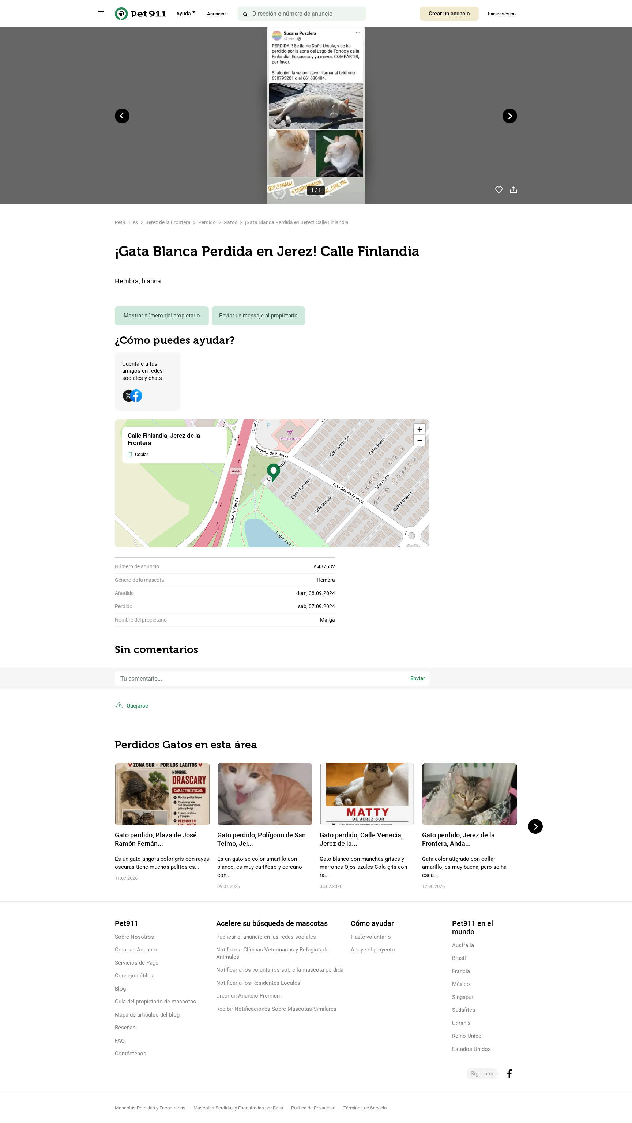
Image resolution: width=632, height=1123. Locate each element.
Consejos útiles (134, 975)
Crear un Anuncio (136, 949)
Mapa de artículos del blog (147, 1014)
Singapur (462, 997)
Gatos (230, 222)
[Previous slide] (122, 116)
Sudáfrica (463, 1010)
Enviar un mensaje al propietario (258, 315)
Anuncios (217, 13)
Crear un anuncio (449, 13)
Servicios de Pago (137, 963)
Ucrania (461, 1023)
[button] (274, 473)
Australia (463, 945)
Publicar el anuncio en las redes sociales (266, 937)
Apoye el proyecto (373, 949)
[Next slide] (510, 116)
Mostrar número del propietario (162, 315)
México (461, 984)
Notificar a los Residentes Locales (258, 983)
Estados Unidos (471, 1049)
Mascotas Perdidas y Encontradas (150, 1108)
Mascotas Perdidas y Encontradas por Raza (238, 1108)
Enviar (417, 678)
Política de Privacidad (313, 1108)
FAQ (120, 1040)
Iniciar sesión (502, 13)
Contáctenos (130, 1053)
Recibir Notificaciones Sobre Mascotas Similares (276, 1009)
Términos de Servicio (365, 1108)
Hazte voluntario (371, 937)
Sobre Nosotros (134, 937)
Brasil (459, 958)
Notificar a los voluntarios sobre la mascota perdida (279, 969)
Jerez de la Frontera (168, 222)
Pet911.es (126, 222)
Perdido (207, 222)
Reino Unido (467, 1036)
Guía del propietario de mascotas (155, 1001)
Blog (120, 989)
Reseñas (125, 1027)
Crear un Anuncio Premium (249, 995)
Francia (461, 971)
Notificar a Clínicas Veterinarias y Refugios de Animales (272, 953)
